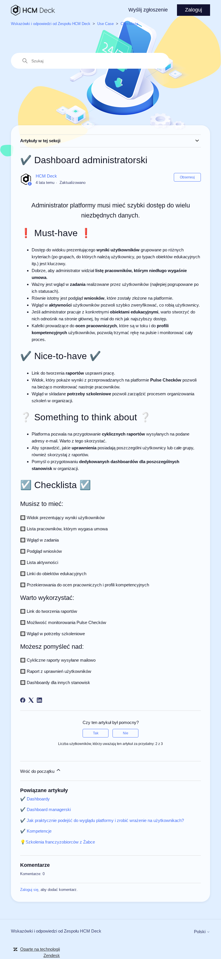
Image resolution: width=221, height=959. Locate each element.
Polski (200, 931)
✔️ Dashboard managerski (45, 809)
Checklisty (129, 24)
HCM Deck (46, 176)
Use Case (105, 24)
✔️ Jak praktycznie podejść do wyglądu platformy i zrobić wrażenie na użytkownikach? (102, 820)
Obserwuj (187, 177)
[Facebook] (22, 700)
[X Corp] (31, 700)
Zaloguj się (29, 889)
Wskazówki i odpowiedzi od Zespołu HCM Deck (50, 24)
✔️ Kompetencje (36, 831)
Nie (125, 733)
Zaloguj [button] (193, 10)
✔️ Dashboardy (35, 798)
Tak (95, 733)
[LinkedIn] (39, 700)
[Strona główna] (33, 10)
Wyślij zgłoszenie (148, 10)
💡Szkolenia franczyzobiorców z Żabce (57, 841)
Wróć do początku (38, 771)
